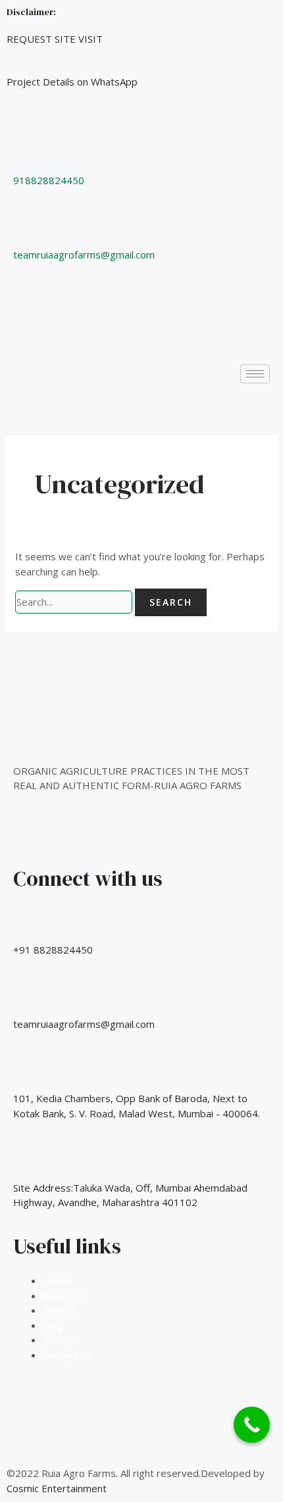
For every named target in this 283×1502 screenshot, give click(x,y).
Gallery (58, 1339)
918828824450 (48, 180)
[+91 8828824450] (29, 922)
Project (59, 1310)
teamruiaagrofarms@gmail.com (84, 254)
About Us (64, 1295)
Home (57, 1280)
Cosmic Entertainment (57, 1488)
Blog (53, 1325)
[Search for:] (75, 601)
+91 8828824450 (53, 949)
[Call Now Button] (252, 1425)
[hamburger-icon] (255, 373)
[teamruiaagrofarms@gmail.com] (29, 997)
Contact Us (68, 1354)
